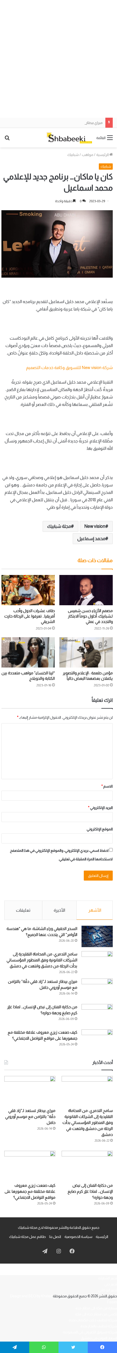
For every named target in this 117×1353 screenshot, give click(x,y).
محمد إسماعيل (91, 538)
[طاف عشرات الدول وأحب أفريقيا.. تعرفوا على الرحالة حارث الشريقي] (28, 590)
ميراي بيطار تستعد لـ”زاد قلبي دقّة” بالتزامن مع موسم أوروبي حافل (54, 123)
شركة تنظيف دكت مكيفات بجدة (93, 1320)
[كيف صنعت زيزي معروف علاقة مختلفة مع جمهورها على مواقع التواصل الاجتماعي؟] (97, 1040)
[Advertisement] (58, 59)
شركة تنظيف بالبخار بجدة (98, 1326)
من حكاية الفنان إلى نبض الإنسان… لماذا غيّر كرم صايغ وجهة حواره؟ (90, 1191)
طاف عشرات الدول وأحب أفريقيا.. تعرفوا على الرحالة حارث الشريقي (29, 616)
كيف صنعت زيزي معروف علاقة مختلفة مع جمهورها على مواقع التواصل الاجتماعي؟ (30, 1191)
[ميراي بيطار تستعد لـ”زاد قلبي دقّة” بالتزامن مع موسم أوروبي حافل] (97, 989)
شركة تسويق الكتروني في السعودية (90, 1332)
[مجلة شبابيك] (69, 137)
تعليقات (23, 910)
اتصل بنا (55, 1236)
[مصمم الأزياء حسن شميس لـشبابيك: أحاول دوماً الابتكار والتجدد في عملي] (86, 590)
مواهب (87, 155)
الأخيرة (59, 910)
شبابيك (73, 155)
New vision (94, 526)
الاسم (107, 786)
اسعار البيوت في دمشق (99, 1338)
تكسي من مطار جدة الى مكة (96, 1314)
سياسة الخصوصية (78, 1236)
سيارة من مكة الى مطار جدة (96, 1308)
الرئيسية (102, 155)
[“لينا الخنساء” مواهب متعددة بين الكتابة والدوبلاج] (28, 652)
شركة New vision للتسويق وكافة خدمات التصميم (69, 367)
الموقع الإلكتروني (100, 829)
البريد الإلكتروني (100, 807)
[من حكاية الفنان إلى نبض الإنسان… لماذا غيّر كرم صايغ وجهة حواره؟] (97, 1014)
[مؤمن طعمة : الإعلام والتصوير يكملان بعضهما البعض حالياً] (86, 652)
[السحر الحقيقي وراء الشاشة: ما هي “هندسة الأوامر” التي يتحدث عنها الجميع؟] (97, 936)
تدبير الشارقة (107, 1278)
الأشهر (94, 910)
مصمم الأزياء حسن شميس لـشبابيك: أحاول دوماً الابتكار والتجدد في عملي (90, 616)
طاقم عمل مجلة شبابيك (27, 1236)
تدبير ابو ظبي (107, 1290)
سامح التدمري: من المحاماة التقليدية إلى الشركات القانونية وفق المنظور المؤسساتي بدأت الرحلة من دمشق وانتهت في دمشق (42, 960)
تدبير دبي (110, 1284)
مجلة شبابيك (59, 526)
